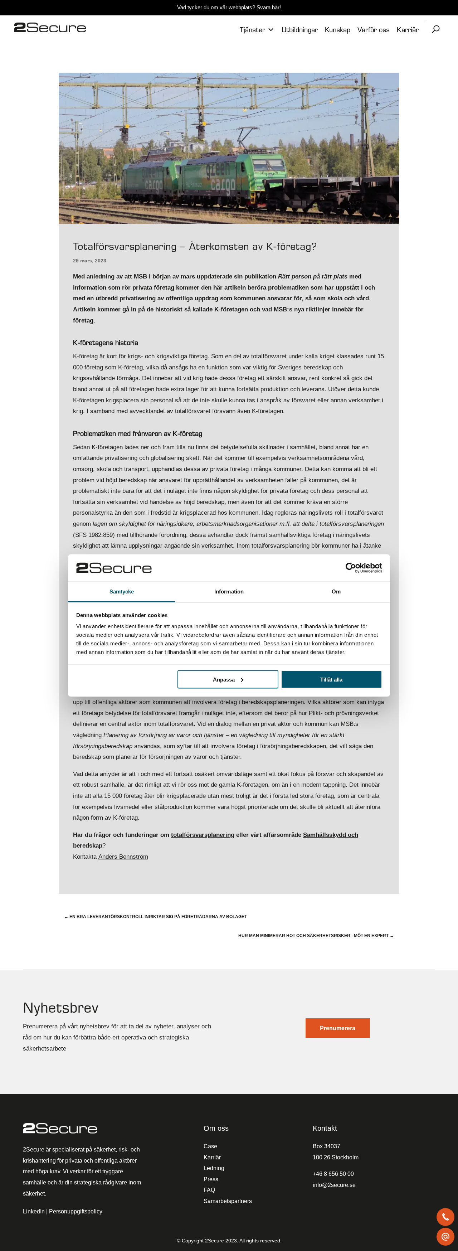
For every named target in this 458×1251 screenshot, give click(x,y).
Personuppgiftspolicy (75, 1211)
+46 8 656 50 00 (333, 1174)
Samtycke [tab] (121, 591)
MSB (140, 276)
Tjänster (252, 30)
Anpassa (224, 679)
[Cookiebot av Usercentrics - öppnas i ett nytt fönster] (351, 567)
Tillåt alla (331, 679)
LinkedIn (34, 1211)
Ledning (214, 1168)
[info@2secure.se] (445, 1237)
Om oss (216, 1128)
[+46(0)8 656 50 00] (445, 1217)
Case (210, 1146)
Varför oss (373, 30)
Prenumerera (337, 1028)
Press (211, 1179)
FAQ (209, 1190)
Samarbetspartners (228, 1201)
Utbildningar (300, 30)
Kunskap (337, 30)
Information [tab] (229, 591)
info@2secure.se (334, 1185)
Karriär (408, 30)
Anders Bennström (123, 856)
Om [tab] (336, 591)
